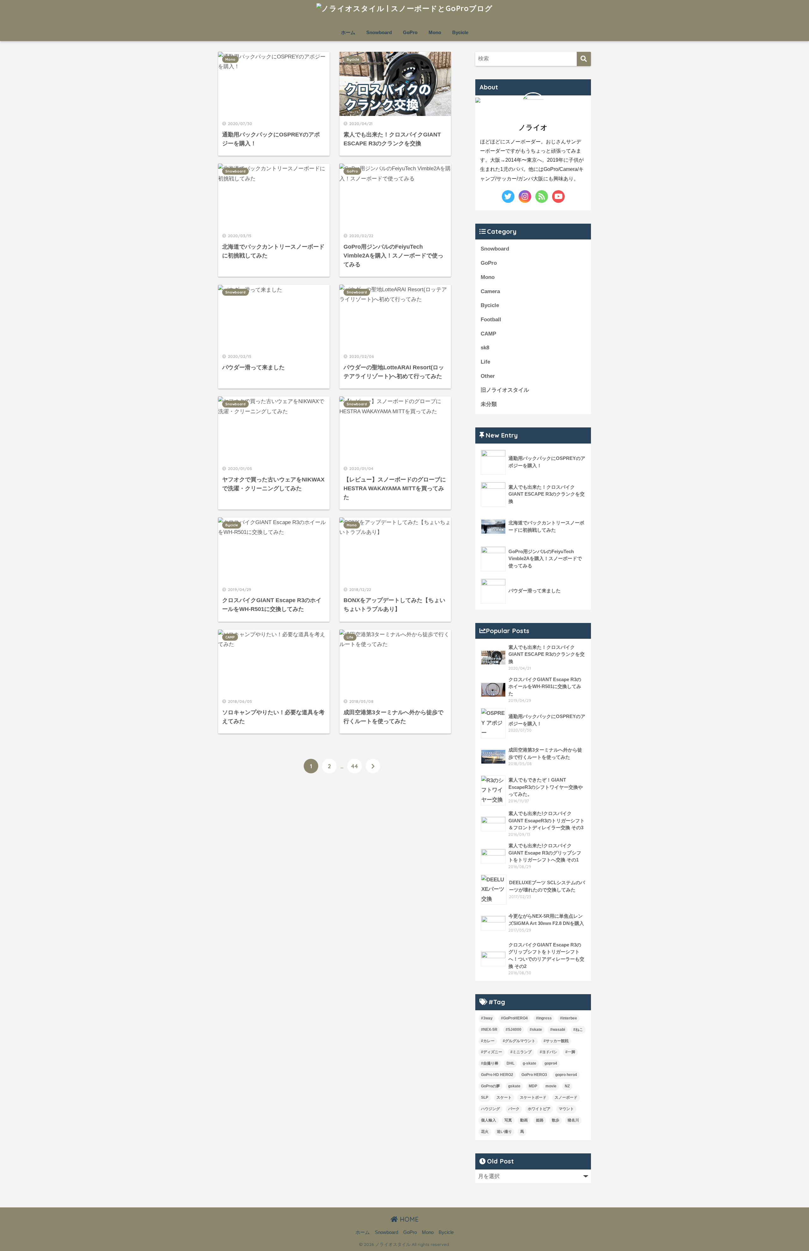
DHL (510, 1063)
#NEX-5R (489, 1029)
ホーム (348, 32)
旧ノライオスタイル (505, 390)
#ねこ (578, 1029)
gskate (514, 1086)
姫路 (540, 1120)
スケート (504, 1097)
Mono (435, 32)
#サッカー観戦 (556, 1041)
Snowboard (379, 32)
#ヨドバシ (548, 1052)
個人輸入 (488, 1120)
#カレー (488, 1041)
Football (491, 320)
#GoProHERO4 (514, 1018)
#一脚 (570, 1052)
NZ (567, 1086)
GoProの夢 (490, 1086)
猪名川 (573, 1120)
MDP (533, 1086)
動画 (524, 1120)
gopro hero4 (566, 1075)
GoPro (410, 32)
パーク (514, 1109)
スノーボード (566, 1097)
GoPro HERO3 (534, 1075)
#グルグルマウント (519, 1041)
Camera (490, 291)
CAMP (230, 637)
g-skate (529, 1063)
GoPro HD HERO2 (497, 1075)
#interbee (568, 1018)
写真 (508, 1120)
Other (488, 376)
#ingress (544, 1018)
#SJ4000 (513, 1029)
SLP (484, 1097)
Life (350, 637)
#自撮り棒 (489, 1063)
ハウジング (490, 1109)
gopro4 (550, 1063)
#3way (487, 1018)
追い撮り (504, 1131)
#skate (536, 1029)
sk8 (485, 348)
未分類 (489, 404)
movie (551, 1086)
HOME (408, 1219)
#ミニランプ (521, 1052)
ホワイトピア (539, 1109)
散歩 (555, 1120)
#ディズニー (491, 1052)
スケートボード (533, 1097)
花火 (485, 1131)
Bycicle (460, 32)
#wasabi (557, 1029)
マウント (566, 1109)
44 (354, 766)
